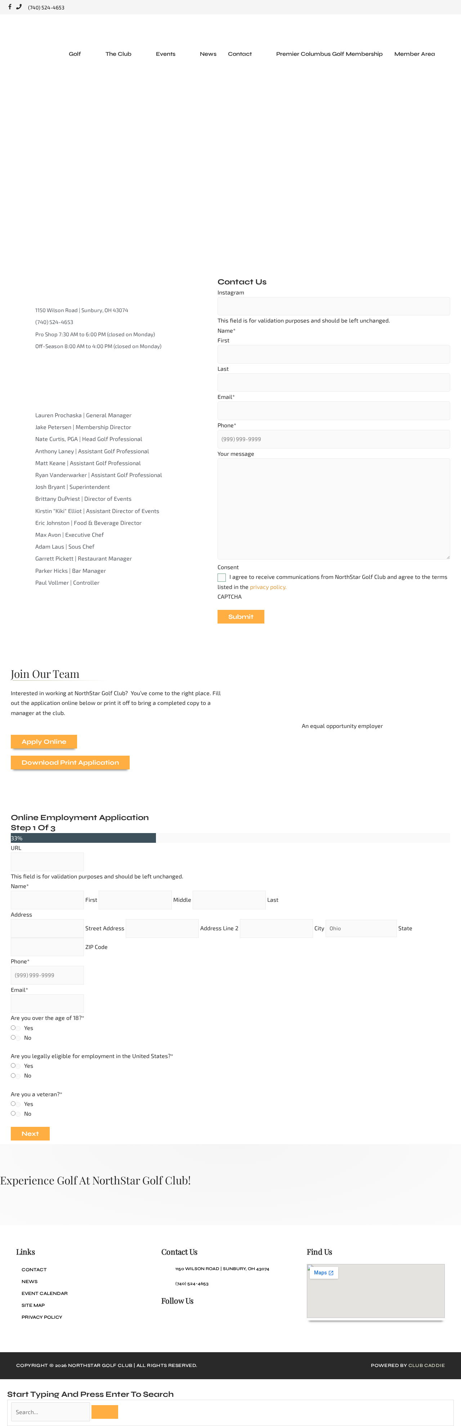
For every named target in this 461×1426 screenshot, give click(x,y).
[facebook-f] (11, 7)
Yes (28, 1027)
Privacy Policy (42, 1317)
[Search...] (51, 1411)
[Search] (104, 1412)
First (223, 340)
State (405, 928)
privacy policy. (268, 586)
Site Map (33, 1305)
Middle (182, 899)
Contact (34, 1270)
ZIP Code (96, 946)
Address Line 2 (219, 928)
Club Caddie (426, 1365)
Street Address (104, 928)
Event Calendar (45, 1293)
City (319, 928)
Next (30, 1134)
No (27, 1037)
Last (223, 368)
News (29, 1282)
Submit (241, 617)
